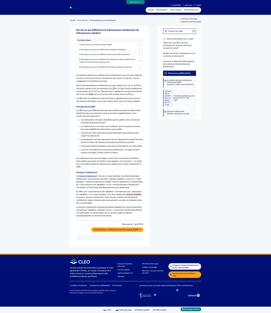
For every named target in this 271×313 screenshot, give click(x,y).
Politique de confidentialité (100, 285)
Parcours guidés (124, 270)
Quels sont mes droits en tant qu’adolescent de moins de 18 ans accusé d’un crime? (177, 45)
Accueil (72, 20)
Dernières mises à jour (150, 264)
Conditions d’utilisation (78, 285)
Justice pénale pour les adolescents (103, 20)
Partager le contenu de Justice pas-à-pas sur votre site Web (185, 266)
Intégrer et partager (149, 267)
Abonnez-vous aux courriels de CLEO (183, 275)
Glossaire (121, 276)
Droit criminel (82, 20)
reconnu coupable (133, 194)
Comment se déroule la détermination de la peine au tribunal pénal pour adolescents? (179, 64)
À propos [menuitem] (151, 10)
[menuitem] (162, 10)
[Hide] (141, 2)
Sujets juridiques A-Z (125, 273)
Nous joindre (117, 285)
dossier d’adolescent (88, 176)
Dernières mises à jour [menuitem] (191, 10)
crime (90, 94)
